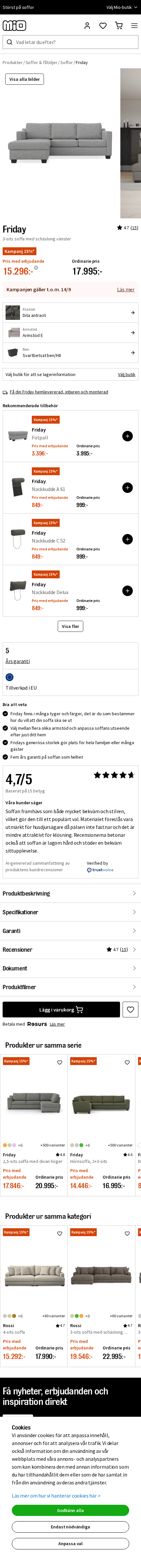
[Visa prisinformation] (36, 268)
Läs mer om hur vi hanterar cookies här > (56, 1495)
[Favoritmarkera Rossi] (59, 1233)
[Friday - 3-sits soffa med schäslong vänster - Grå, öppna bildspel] (60, 143)
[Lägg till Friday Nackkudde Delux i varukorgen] (127, 591)
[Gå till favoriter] (103, 25)
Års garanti (18, 661)
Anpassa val (70, 1543)
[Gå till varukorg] (118, 25)
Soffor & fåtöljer (41, 62)
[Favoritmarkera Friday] (130, 1009)
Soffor (66, 62)
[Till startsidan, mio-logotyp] (14, 25)
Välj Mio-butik (119, 7)
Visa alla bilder (25, 79)
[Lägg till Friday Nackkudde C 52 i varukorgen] (127, 539)
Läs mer (125, 289)
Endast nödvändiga (70, 1527)
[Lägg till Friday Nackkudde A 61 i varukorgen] (127, 487)
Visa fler (70, 626)
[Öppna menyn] (134, 25)
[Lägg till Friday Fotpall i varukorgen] (127, 436)
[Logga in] (87, 25)
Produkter (13, 62)
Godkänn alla (70, 1510)
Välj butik (126, 374)
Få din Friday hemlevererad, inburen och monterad (59, 392)
